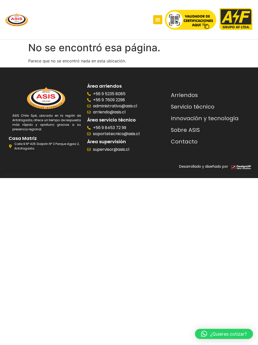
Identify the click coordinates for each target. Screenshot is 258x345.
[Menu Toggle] (157, 19)
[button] (224, 334)
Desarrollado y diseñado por (203, 166)
